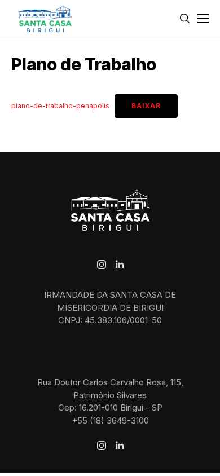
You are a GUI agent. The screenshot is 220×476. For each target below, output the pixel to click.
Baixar (146, 106)
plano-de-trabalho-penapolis (60, 106)
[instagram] (101, 264)
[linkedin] (120, 264)
